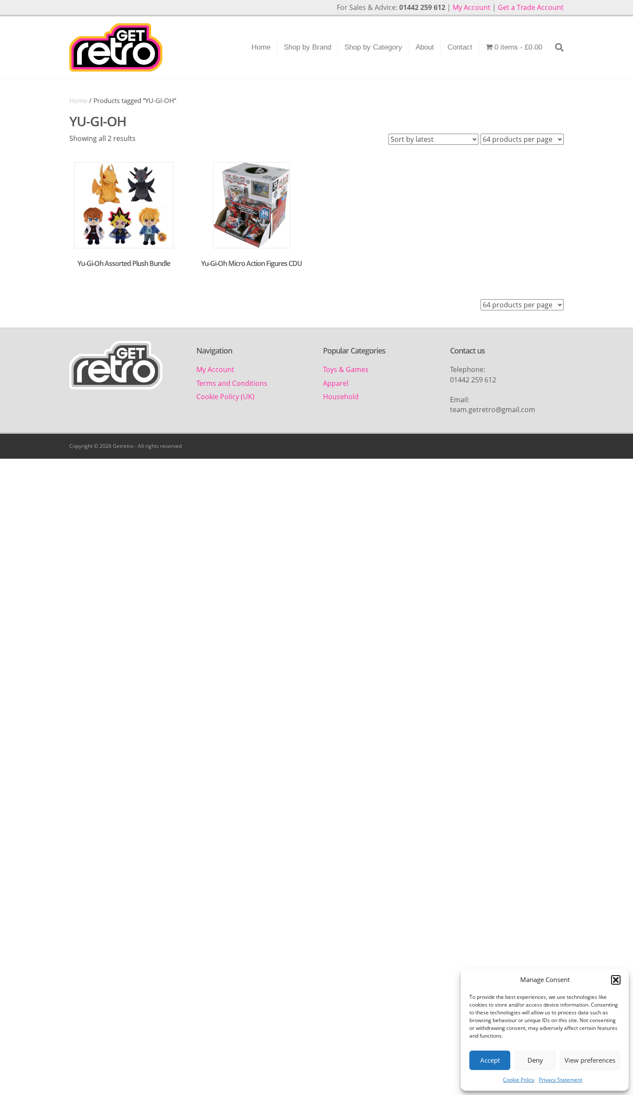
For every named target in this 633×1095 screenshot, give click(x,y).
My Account (471, 7)
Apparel (335, 383)
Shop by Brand (307, 47)
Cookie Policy (518, 1079)
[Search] (556, 47)
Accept (490, 1060)
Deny (535, 1060)
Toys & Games (346, 369)
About (425, 47)
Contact (459, 47)
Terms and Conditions (231, 383)
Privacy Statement (560, 1079)
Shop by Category (373, 47)
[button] (615, 980)
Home (260, 47)
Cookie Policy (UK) (225, 396)
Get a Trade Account (531, 7)
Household (341, 396)
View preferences (590, 1060)
